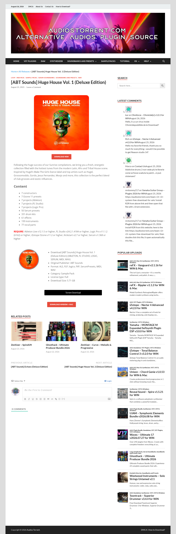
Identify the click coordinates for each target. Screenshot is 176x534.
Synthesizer (56, 61)
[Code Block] (52, 399)
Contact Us (49, 7)
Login (109, 381)
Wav (80, 78)
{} (60, 399)
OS (135, 61)
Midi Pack (20, 78)
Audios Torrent (33, 530)
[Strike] (37, 399)
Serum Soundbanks (46, 78)
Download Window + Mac (61, 304)
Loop (13, 78)
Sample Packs (108, 61)
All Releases (24, 71)
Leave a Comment (34, 87)
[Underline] (33, 399)
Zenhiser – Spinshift (21, 344)
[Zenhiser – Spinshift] (26, 332)
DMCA (30, 7)
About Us (39, 7)
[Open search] (164, 61)
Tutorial (125, 61)
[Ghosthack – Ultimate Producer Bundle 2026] (61, 332)
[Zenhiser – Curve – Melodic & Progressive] (96, 332)
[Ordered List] (40, 399)
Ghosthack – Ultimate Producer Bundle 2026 (58, 346)
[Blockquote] (48, 399)
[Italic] (29, 399)
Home (16, 61)
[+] (63, 399)
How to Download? (63, 7)
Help (146, 61)
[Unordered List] (44, 399)
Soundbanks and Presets (80, 61)
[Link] (56, 399)
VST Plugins (30, 61)
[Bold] (25, 399)
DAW (43, 61)
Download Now (61, 157)
